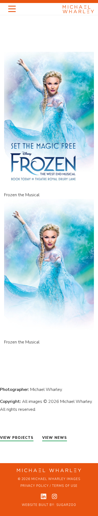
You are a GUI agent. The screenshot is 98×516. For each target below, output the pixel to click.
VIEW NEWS (54, 437)
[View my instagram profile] (54, 496)
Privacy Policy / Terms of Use (49, 486)
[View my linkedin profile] (43, 496)
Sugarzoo (66, 505)
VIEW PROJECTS (16, 437)
